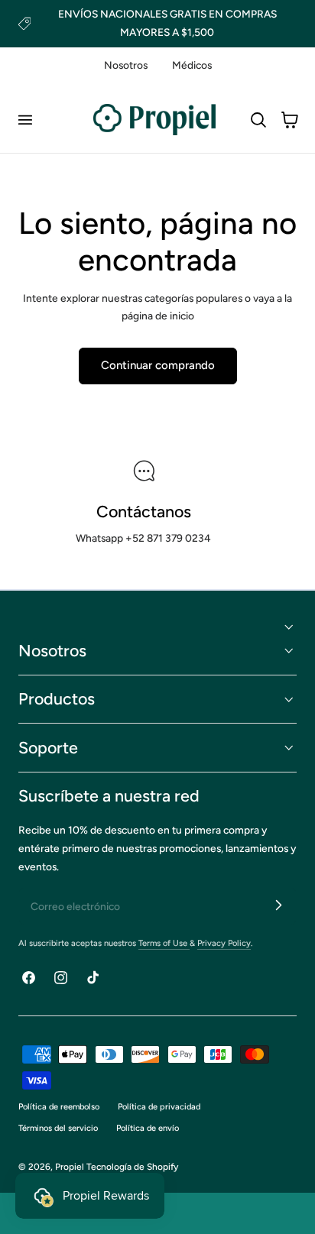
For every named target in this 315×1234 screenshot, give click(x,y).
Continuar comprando (158, 365)
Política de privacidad (159, 1107)
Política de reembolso (58, 1107)
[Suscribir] (278, 905)
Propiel (69, 1166)
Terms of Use (164, 943)
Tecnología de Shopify (132, 1166)
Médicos (192, 65)
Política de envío (147, 1128)
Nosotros (126, 65)
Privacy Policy (224, 943)
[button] (24, 120)
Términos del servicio (58, 1128)
